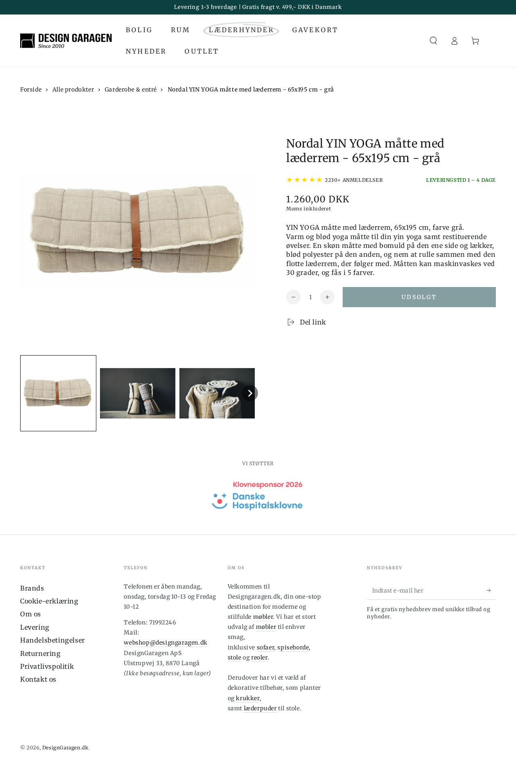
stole (234, 657)
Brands (32, 588)
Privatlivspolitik (47, 666)
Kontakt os (38, 679)
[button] (433, 41)
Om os (30, 614)
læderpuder (260, 708)
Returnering (40, 653)
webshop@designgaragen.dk (165, 642)
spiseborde (293, 647)
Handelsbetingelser (52, 640)
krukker (247, 698)
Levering (35, 627)
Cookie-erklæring (49, 601)
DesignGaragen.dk (65, 748)
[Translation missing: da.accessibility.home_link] (66, 40)
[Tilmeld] (491, 590)
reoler (259, 657)
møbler (263, 616)
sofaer (266, 647)
